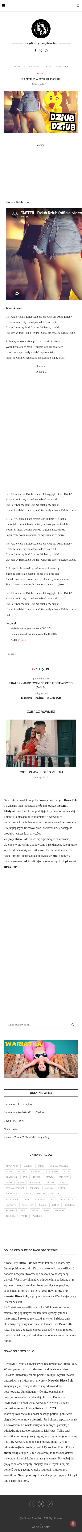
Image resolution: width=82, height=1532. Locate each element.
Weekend (37, 1216)
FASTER (23, 639)
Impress (50, 1183)
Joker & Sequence (15, 1188)
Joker (63, 1183)
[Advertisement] (41, 172)
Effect (36, 1177)
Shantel (10, 1210)
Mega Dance (12, 1199)
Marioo (41, 1194)
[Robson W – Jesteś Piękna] (41, 743)
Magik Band (12, 1194)
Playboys (11, 1205)
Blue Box (53, 1171)
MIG (52, 1199)
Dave (25, 1177)
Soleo (23, 1210)
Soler (35, 1210)
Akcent (28, 1166)
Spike (46, 1210)
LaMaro (48, 1188)
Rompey (55, 1205)
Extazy (49, 1177)
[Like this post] (35, 669)
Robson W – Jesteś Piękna (41, 772)
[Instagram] (46, 50)
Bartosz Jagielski (59, 1166)
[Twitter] (40, 50)
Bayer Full (37, 1171)
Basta (9, 1171)
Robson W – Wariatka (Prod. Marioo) (24, 1112)
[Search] (78, 5)
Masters (54, 1194)
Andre (41, 1166)
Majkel (27, 1194)
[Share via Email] (47, 669)
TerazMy (59, 1210)
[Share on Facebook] (39, 669)
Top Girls (11, 1216)
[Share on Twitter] (43, 669)
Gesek (21, 1183)
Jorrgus (34, 1188)
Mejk (26, 1199)
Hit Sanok (35, 1183)
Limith (61, 1188)
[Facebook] (35, 50)
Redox (42, 1205)
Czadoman (11, 1177)
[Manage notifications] (73, 1523)
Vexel (24, 1216)
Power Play (28, 1205)
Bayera (21, 1171)
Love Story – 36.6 (14, 1120)
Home (17, 66)
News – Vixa (11, 1129)
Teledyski (34, 66)
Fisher (9, 1183)
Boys (66, 1171)
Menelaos (40, 1199)
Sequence (70, 1205)
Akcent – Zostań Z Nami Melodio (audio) (26, 1137)
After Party (12, 1166)
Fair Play (63, 1177)
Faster (12, 654)
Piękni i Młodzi (67, 1199)
